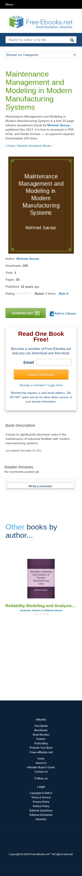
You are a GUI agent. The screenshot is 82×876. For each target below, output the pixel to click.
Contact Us (41, 771)
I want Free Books (41, 374)
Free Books (41, 725)
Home (41, 758)
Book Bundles (41, 734)
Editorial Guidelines (41, 810)
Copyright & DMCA (41, 793)
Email (28, 362)
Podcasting (41, 743)
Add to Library (65, 313)
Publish (41, 739)
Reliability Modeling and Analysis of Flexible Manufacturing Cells (41, 605)
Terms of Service (41, 797)
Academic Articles (30, 610)
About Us (41, 763)
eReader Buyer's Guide (41, 767)
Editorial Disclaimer (41, 814)
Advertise (41, 819)
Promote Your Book (41, 747)
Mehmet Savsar (58, 125)
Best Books (41, 730)
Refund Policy (41, 806)
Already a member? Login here (41, 385)
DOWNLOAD (23, 313)
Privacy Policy (41, 801)
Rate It (63, 293)
